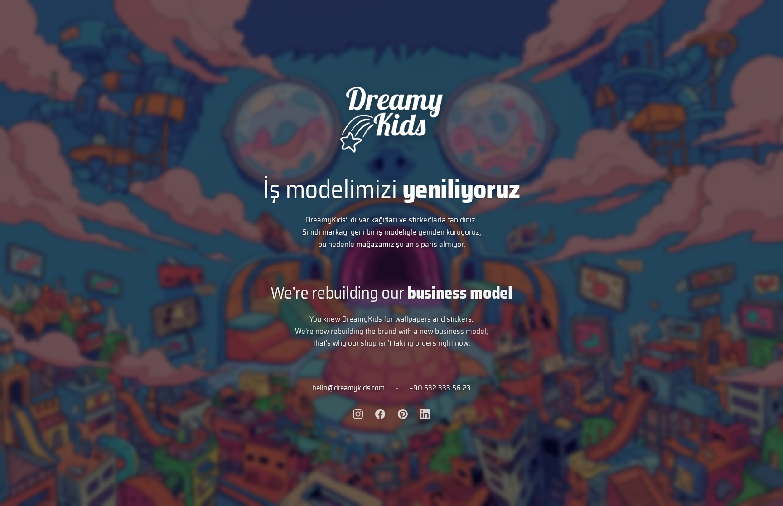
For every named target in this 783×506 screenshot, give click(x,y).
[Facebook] (380, 414)
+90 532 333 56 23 (440, 388)
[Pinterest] (403, 414)
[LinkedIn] (425, 414)
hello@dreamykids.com (348, 388)
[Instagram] (358, 414)
